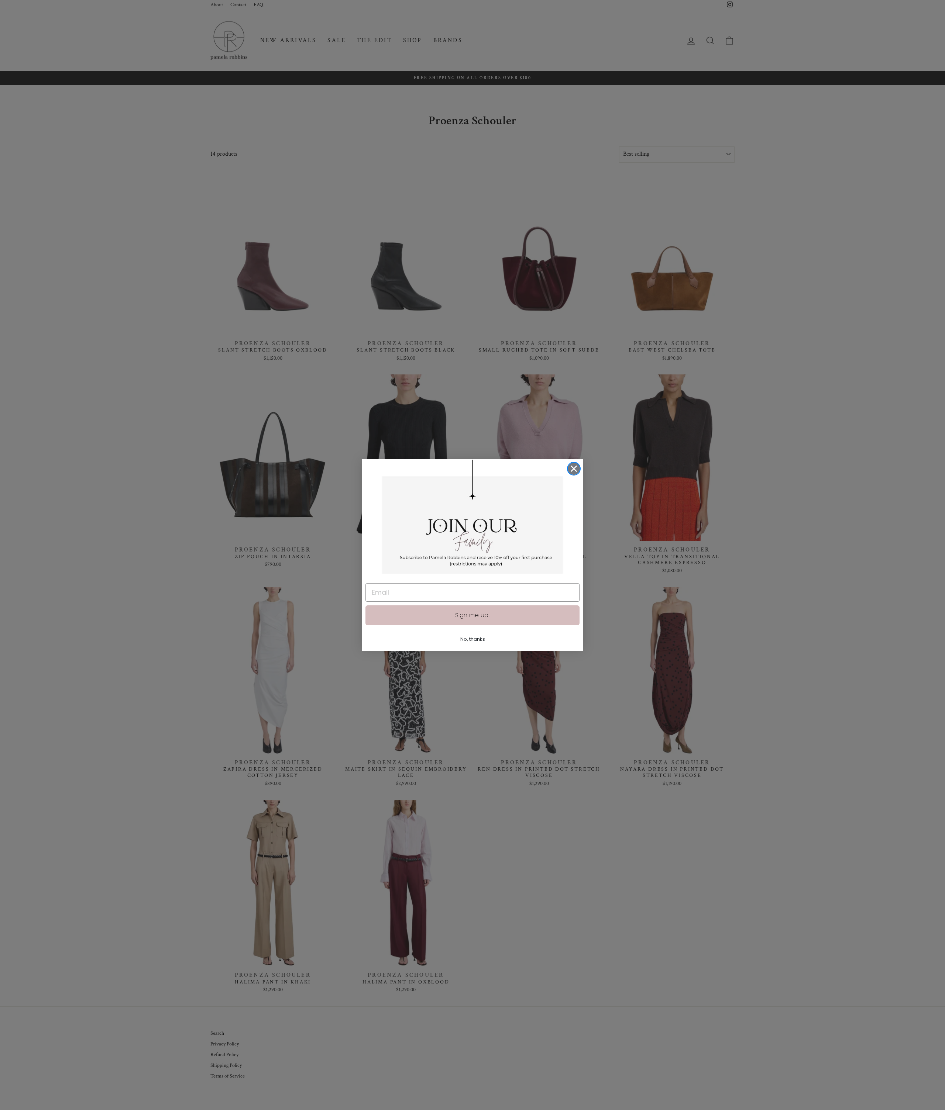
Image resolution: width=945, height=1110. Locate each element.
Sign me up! (472, 615)
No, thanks (472, 639)
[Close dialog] (573, 468)
